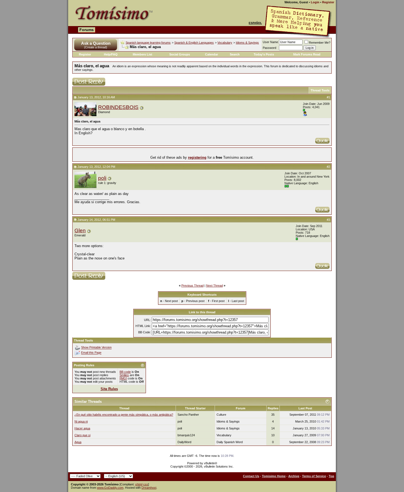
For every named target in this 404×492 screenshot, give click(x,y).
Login (315, 2)
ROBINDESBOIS (118, 107)
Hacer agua (82, 428)
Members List (142, 54)
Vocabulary (224, 42)
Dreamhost (149, 487)
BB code (125, 371)
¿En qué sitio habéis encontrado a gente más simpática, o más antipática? (123, 414)
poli (102, 178)
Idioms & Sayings (247, 42)
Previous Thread (192, 285)
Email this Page (91, 352)
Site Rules (109, 389)
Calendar (211, 54)
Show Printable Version (96, 347)
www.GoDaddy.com (110, 487)
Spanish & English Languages (194, 42)
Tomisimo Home (274, 476)
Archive (293, 476)
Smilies (124, 375)
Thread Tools (320, 90)
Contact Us (251, 476)
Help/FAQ (111, 54)
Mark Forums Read (306, 54)
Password (269, 47)
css (145, 484)
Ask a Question (95, 43)
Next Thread (214, 285)
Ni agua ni (81, 421)
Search (235, 54)
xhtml (138, 484)
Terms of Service (314, 476)
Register (328, 2)
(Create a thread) (95, 47)
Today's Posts (264, 54)
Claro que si (82, 435)
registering (197, 157)
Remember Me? (319, 42)
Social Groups (179, 54)
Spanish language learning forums (148, 42)
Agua (77, 442)
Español (255, 22)
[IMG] (123, 378)
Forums (86, 29)
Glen (80, 230)
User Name (270, 42)
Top (331, 476)
